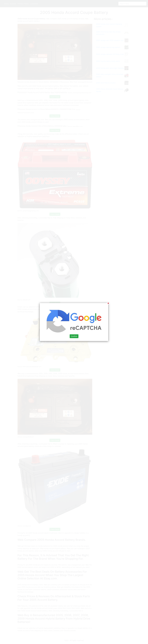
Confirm (74, 336)
